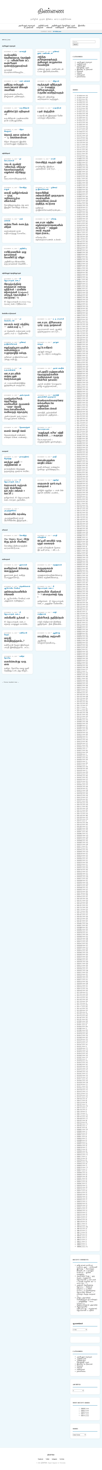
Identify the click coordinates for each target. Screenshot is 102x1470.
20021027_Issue (81, 915)
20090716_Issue (81, 270)
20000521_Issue (81, 1178)
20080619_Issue (81, 368)
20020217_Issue (81, 980)
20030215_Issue (81, 886)
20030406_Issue (81, 873)
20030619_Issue (81, 853)
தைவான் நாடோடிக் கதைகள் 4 (49, 485)
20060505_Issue (81, 570)
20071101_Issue (81, 427)
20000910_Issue (81, 1138)
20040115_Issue (81, 797)
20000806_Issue (81, 1151)
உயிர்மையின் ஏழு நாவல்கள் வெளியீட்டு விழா (15, 255)
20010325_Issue (81, 1075)
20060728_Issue (81, 548)
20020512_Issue (81, 958)
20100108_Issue (81, 225)
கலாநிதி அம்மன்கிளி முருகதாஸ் (48, 396)
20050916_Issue (81, 631)
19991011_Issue (81, 1241)
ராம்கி (53, 159)
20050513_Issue (81, 662)
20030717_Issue (81, 846)
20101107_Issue (81, 148)
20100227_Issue (81, 213)
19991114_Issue (81, 1232)
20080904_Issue (81, 348)
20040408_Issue (81, 776)
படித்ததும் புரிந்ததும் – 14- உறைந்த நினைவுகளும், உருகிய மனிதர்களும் (50, 89)
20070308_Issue (81, 489)
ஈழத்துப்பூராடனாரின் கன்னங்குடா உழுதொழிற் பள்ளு (16, 350)
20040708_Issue (81, 743)
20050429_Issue (81, 666)
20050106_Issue (81, 693)
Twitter (47, 1459)
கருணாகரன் (57, 565)
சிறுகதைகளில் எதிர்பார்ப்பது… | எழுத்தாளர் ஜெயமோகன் (87, 1309)
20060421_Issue (81, 574)
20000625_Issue (81, 1164)
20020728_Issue (81, 938)
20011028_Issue (81, 1012)
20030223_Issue (81, 884)
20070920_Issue (81, 438)
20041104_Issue (81, 711)
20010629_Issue (81, 1048)
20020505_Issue (81, 960)
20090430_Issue (81, 290)
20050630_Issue (81, 651)
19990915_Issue (81, 1243)
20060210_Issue (81, 590)
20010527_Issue (81, 1057)
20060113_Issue (81, 597)
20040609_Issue (81, 754)
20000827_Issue (81, 1144)
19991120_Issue (81, 1230)
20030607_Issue (81, 857)
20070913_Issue (81, 440)
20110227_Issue (81, 119)
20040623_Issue (81, 749)
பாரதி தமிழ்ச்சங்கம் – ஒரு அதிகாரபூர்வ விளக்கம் (16, 197)
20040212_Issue (81, 790)
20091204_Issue (81, 234)
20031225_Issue (81, 803)
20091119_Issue (81, 238)
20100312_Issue (81, 209)
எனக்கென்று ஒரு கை (15, 663)
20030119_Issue (81, 893)
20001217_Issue (81, 1100)
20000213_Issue (81, 1209)
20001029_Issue (81, 1118)
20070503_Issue (81, 474)
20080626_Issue (81, 366)
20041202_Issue (81, 702)
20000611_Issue (81, 1171)
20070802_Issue (81, 451)
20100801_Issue (81, 173)
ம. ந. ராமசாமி (58, 319)
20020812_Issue (81, 934)
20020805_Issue (81, 936)
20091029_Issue (81, 243)
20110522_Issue (81, 97)
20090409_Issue (81, 296)
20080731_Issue (81, 357)
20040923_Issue (81, 722)
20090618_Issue (81, 278)
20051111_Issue (81, 617)
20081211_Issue (81, 326)
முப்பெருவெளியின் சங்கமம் (15, 593)
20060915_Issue (81, 534)
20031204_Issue (81, 808)
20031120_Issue (81, 812)
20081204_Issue (81, 328)
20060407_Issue (81, 577)
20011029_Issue (81, 1010)
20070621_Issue (81, 462)
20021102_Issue (81, 913)
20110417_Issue (81, 106)
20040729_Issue (81, 738)
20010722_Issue (81, 1041)
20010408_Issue (81, 1072)
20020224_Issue (81, 978)
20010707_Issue (81, 1044)
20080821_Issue (81, 352)
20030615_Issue (81, 855)
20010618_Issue (81, 1052)
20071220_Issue (81, 415)
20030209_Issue (81, 888)
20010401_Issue (81, 1073)
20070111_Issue (81, 503)
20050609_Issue (81, 657)
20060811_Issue (81, 543)
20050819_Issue (81, 639)
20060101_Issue (81, 601)
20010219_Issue (81, 1084)
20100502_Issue (81, 196)
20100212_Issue (81, 216)
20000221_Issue (81, 1207)
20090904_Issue (81, 258)
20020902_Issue (81, 929)
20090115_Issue (81, 317)
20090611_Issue (81, 279)
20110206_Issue (81, 124)
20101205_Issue (81, 141)
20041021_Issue (81, 714)
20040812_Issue (81, 734)
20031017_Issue (81, 821)
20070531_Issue (81, 467)
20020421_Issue (81, 963)
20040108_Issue (81, 799)
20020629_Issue (81, 945)
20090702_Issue (81, 274)
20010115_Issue (81, 1093)
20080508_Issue (81, 379)
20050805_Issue (81, 642)
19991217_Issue (81, 1223)
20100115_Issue (81, 224)
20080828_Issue (81, 350)
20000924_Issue (81, 1129)
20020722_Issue (81, 940)
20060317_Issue (81, 583)
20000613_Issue (81, 1169)
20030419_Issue (81, 869)
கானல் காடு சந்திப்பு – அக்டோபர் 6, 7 (16, 326)
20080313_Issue (81, 393)
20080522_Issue (81, 375)
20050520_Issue (81, 660)
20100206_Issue (81, 218)
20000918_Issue (81, 1133)
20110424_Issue (81, 104)
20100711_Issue (81, 178)
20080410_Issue (81, 386)
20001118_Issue (81, 1113)
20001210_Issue (81, 1102)
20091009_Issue (81, 249)
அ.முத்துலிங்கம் (10, 511)
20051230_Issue (81, 602)
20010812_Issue (81, 1035)
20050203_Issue (81, 685)
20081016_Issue (81, 337)
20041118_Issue (81, 705)
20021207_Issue (81, 904)
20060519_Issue (81, 566)
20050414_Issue (81, 671)
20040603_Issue (81, 756)
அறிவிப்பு (23, 248)
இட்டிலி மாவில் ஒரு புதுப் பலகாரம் (49, 542)
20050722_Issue (81, 646)
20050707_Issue (81, 649)
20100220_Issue (81, 215)
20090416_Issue (81, 294)
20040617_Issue (81, 750)
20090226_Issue (81, 307)
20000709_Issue (81, 1160)
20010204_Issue (81, 1088)
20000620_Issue (81, 1165)
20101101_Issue (81, 150)
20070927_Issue (81, 436)
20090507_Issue (81, 288)
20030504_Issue (81, 866)
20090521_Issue (81, 285)
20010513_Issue (81, 1063)
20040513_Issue (81, 763)
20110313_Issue (81, 115)
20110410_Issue (81, 108)
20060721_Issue (81, 550)
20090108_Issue (81, 319)
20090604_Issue (81, 281)
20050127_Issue (81, 687)
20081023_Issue (81, 335)
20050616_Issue (81, 655)
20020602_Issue (81, 952)
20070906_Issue (81, 442)
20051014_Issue (81, 624)
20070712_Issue (81, 456)
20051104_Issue (81, 619)
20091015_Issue (81, 247)
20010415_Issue (81, 1070)
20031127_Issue (81, 810)
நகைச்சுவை (72, 27)
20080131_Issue (81, 404)
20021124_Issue (81, 907)
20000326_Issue (81, 1198)
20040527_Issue (81, 758)
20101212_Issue (81, 139)
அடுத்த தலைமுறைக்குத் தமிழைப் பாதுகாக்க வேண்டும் (49, 61)
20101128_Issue (81, 142)
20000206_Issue (81, 1210)
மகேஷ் (53, 219)
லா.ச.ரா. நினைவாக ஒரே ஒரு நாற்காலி (49, 324)
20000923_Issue (81, 1131)
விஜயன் (56, 81)
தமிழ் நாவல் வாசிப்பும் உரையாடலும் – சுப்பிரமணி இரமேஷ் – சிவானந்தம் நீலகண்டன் (87, 1268)
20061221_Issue (81, 509)
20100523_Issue (81, 191)
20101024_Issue (81, 151)
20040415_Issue (81, 774)
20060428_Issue (81, 572)
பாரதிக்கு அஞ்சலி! (48, 637)
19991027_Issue (81, 1238)
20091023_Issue (81, 245)
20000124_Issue (81, 1214)
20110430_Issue (81, 103)
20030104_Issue (81, 897)
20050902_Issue (81, 635)
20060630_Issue (81, 556)
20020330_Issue (81, 969)
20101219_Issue (81, 137)
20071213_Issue (81, 417)
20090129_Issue (81, 314)
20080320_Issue (81, 391)
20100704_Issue (81, 180)
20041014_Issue (81, 716)
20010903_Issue (81, 1028)
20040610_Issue (81, 752)
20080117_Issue (81, 408)
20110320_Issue (81, 113)
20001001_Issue (81, 1127)
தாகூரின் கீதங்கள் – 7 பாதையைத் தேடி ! (50, 594)
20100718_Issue (81, 177)
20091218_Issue (81, 231)
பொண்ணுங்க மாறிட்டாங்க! (46, 462)
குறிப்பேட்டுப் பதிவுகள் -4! (17, 113)
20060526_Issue (81, 565)
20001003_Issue (81, 1126)
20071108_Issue (81, 426)
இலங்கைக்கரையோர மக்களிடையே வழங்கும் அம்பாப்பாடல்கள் (50, 405)
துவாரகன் (23, 565)
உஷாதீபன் (57, 108)
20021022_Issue (81, 916)
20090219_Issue (81, 308)
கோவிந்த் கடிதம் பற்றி (49, 163)
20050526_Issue (81, 658)
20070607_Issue (81, 465)
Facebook (40, 1459)
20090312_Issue (81, 303)
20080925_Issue (81, 343)
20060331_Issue (81, 579)
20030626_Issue (81, 851)
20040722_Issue (81, 740)
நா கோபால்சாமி (12, 160)
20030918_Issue (81, 830)
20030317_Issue (81, 878)
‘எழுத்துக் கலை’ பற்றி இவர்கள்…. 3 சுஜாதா (50, 434)
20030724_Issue (81, 844)
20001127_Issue (81, 1108)
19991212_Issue (81, 1225)
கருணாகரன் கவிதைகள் (45, 570)
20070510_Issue (81, 473)
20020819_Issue (81, 933)
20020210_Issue (81, 981)
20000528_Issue (81, 1176)
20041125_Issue (81, 703)
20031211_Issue (81, 806)
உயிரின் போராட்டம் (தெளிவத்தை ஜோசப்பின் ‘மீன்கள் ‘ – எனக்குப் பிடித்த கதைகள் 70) (86, 1292)
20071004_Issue (81, 435)
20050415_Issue (81, 669)
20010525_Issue (81, 1059)
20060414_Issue (81, 575)
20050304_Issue (81, 680)
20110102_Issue (81, 133)
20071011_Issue (81, 433)
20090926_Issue (81, 252)
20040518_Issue (81, 761)
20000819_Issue (81, 1147)
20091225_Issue (81, 229)
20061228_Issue (81, 507)
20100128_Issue (81, 220)
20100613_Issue (81, 186)
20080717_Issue (81, 361)
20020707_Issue (81, 943)
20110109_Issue (81, 132)
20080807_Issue (81, 355)
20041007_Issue (81, 718)
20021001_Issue (81, 922)
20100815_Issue (81, 169)
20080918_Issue (81, 344)
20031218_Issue (81, 805)
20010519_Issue (81, 1061)
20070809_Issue (81, 449)
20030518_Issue (81, 862)
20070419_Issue (81, 478)
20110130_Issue (81, 126)
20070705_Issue (81, 458)
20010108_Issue (81, 1095)
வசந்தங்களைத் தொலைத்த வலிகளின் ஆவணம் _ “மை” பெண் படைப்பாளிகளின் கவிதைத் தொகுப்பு (17, 405)
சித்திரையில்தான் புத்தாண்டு (87, 1305)
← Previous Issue (6, 682)
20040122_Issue (81, 795)
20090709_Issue (81, 272)
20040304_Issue (81, 785)
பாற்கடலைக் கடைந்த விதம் (16, 226)
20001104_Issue (81, 1117)
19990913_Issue (81, 1245)
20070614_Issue (81, 464)
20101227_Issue (81, 135)
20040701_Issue (81, 745)
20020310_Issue (81, 974)
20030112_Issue (81, 895)
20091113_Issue (81, 240)
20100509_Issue (81, 195)
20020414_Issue (81, 965)
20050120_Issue (81, 689)
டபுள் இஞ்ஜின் (46, 112)
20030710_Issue (81, 848)
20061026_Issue (81, 523)
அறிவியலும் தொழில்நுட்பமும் (63, 26)
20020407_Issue (81, 967)
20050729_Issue (81, 644)
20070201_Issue (81, 498)
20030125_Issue (81, 891)
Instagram (54, 1459)
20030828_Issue (81, 835)
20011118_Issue (81, 1005)
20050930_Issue (81, 628)
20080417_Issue (81, 384)
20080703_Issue (81, 364)
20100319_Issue (81, 207)
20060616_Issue (81, 559)
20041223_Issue (81, 696)
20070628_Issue (81, 460)
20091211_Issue (81, 233)
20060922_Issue (81, 532)
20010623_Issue (81, 1050)
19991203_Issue (81, 1227)
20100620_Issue (81, 184)
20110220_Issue (81, 121)
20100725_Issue (81, 175)
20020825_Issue (81, 931)
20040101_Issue (81, 801)
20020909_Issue (81, 927)
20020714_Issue (81, 942)
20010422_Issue (81, 1068)
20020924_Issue (81, 924)
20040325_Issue (81, 779)
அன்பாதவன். (24, 395)
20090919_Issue (81, 254)
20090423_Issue (81, 292)
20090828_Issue (81, 260)
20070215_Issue (81, 494)
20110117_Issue (81, 130)
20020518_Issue (81, 956)
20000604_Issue (81, 1174)
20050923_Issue (81, 629)
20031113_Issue (81, 814)
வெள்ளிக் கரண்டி (15, 514)
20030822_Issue (81, 837)
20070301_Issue (81, 491)
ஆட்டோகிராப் (44, 348)
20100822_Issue (81, 168)
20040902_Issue (81, 727)
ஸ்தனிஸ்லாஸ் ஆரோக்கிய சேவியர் (17, 587)
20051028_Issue (81, 620)
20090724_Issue (81, 269)
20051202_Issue (81, 610)
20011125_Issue (81, 1001)
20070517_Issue (81, 471)
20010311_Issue (81, 1079)
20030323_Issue (81, 877)
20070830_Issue (81, 444)
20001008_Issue (81, 1124)
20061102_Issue (81, 521)
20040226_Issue (81, 786)
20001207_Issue (81, 1104)
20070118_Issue (81, 501)
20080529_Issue (81, 373)
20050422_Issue (81, 667)
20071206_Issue (81, 418)
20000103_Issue (81, 1220)
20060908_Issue (81, 536)
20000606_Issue (81, 1173)
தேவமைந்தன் (24, 427)
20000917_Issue (81, 1135)
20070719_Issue (81, 454)
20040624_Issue (81, 747)
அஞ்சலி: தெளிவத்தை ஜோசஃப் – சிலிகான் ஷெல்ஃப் (85, 1287)
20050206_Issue (81, 684)
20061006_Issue (81, 528)
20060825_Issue (81, 539)
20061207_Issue (81, 512)
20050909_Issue (81, 633)
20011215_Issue (81, 996)
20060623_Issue (81, 557)
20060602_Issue (81, 563)
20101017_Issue (81, 153)
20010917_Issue (81, 1023)
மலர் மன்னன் (24, 81)
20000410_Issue (81, 1192)
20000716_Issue (81, 1158)
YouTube (62, 1459)
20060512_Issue (81, 568)
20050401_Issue (81, 675)
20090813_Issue (81, 263)
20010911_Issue (81, 1025)
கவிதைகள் (59, 27)
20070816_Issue (81, 447)
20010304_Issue (81, 1081)
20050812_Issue (81, 640)
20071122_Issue (81, 422)
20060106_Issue (81, 599)
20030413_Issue (81, 871)
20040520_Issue (81, 759)
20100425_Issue (81, 198)
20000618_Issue (81, 1167)
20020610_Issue (81, 951)
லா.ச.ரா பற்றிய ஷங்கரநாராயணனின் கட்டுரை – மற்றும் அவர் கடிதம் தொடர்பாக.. (49, 228)
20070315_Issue (81, 487)
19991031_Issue (81, 1236)
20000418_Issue (81, 1189)
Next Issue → (15, 682)
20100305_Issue (81, 211)
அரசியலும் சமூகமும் (26, 26)
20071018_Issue (81, 431)
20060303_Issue (81, 584)
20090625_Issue (81, 276)
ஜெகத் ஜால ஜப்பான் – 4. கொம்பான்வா (17, 136)
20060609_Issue (81, 561)
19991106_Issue (81, 1234)
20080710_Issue (81, 362)
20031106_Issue (81, 815)
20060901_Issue (81, 537)
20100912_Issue (81, 162)
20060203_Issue (81, 592)
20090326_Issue (81, 299)
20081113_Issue (81, 334)
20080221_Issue (81, 399)
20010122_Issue (81, 1091)
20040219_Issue (81, 788)
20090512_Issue (81, 287)
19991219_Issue (81, 1221)
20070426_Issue (81, 476)
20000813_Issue (81, 1149)
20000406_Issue (81, 1194)
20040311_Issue (81, 783)
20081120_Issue (81, 332)
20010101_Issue (81, 1097)
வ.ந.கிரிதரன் (24, 108)
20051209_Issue (81, 608)
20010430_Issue (81, 1066)
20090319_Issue (81, 301)
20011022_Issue (81, 1014)
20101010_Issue (81, 155)
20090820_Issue (81, 261)
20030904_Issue (81, 833)
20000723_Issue (81, 1155)
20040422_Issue (81, 772)
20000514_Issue (81, 1182)
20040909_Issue (81, 725)
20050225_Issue (81, 682)
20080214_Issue (81, 400)
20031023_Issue (81, 819)
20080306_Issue (81, 395)
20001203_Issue (81, 1106)
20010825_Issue (81, 1032)
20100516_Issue (81, 193)
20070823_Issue (81, 445)
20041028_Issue (81, 712)
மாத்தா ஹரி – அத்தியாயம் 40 (13, 463)
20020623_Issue (81, 947)
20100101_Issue (81, 227)
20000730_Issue (81, 1153)
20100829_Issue (81, 166)
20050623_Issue (81, 653)
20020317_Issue (81, 972)
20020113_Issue (81, 989)
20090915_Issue (81, 256)
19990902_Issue (81, 1247)
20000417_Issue (81, 1191)
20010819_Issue (81, 1034)
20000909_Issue (81, 1140)
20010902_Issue (81, 1030)
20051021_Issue (81, 622)
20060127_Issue (81, 593)
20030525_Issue (81, 860)
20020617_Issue (81, 949)
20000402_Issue (81, 1196)
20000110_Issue (81, 1218)
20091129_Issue (81, 236)
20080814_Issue (81, 353)
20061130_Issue (81, 514)
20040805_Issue (81, 736)
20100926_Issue (81, 159)
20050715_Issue (81, 648)
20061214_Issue (81, 510)
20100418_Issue (81, 200)
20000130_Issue (81, 1212)
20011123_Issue (81, 1003)
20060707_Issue (81, 554)
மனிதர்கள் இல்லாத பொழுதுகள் (16, 570)
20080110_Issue (81, 409)
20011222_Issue (81, 994)
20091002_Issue (81, 251)
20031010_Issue (81, 824)
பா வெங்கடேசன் (12, 320)
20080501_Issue (81, 381)
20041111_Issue (81, 709)
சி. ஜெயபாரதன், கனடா (12, 280)
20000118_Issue (81, 1216)
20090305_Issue (81, 305)
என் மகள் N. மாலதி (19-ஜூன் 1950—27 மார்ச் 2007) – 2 (86, 1281)
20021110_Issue (81, 911)
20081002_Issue (81, 341)
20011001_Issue (81, 1019)
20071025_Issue (81, 429)
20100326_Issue (81, 205)
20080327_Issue (81, 390)
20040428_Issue (81, 770)
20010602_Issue (81, 1055)
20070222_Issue (81, 492)
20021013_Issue (81, 918)
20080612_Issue (81, 370)
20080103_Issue (81, 411)
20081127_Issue (81, 330)
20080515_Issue (81, 377)
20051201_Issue (81, 611)
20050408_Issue (81, 673)
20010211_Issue (81, 1086)
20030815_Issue (81, 839)
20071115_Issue (81, 424)
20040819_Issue (81, 732)
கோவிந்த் (23, 535)
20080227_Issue (81, 397)
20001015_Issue (81, 1122)
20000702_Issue (81, 1162)
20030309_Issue (81, 880)
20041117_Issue (81, 707)
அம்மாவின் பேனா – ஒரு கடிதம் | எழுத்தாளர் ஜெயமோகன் (86, 1278)
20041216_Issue (81, 698)
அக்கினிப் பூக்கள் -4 (16, 618)
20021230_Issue (81, 898)
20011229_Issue (81, 992)
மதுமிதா (56, 480)
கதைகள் (39, 27)
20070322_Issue (81, 485)
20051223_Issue (81, 604)
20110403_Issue (81, 110)
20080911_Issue (81, 346)
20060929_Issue (81, 530)
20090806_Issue (81, 265)
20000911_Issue (81, 1137)
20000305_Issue (81, 1203)
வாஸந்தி (22, 52)
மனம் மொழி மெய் (15, 431)
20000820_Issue (81, 1146)
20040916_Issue (81, 723)
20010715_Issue (81, 1043)
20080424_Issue (81, 382)
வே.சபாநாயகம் (43, 429)
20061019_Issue (81, 525)
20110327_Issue (81, 112)
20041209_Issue (81, 700)
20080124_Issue (81, 406)
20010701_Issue (81, 1046)
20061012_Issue (81, 527)
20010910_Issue (81, 1026)
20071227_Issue (81, 413)
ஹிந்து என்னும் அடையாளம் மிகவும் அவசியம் (16, 87)
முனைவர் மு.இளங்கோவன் (46, 188)
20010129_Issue (81, 1090)
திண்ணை (51, 10)
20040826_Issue (81, 731)
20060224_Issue (81, 586)
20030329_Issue (81, 875)
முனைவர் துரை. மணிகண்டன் (48, 52)
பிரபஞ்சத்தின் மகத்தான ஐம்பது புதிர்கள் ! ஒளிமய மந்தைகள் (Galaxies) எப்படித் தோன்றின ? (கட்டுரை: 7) (16, 291)
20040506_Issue (81, 767)
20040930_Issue (81, 720)
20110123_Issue (81, 128)
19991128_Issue (81, 1229)
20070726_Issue (81, 453)
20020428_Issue (81, 961)
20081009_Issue (81, 339)
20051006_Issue (81, 626)
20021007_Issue (81, 920)
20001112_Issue (81, 1115)
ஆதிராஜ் (56, 633)
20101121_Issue (81, 144)
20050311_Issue (81, 678)
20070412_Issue (81, 480)
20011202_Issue (81, 999)
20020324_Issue (81, 971)
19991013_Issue (81, 1239)
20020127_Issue (81, 985)
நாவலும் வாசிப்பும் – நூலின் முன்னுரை (85, 1272)
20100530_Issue (81, 189)
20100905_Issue (81, 164)
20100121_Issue (81, 222)
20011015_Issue (81, 1016)
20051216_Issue (81, 606)
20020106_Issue (81, 990)
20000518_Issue (81, 1180)
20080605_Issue (81, 371)
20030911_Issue (81, 832)
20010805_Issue (81, 1037)
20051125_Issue (81, 613)
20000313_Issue (81, 1201)
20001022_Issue (81, 1120)
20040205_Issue (81, 792)
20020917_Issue (81, 925)
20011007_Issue (81, 1017)
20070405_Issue (81, 482)
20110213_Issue (81, 122)
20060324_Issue (81, 581)
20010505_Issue (81, 1064)
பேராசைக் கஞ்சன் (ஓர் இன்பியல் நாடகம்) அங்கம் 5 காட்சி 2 (15, 490)
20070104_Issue (81, 505)
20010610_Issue (81, 1054)
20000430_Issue (81, 1185)
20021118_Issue (81, 909)
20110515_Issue (81, 99)
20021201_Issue (81, 906)
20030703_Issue (81, 850)
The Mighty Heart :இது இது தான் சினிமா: (16, 540)
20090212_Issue (81, 310)
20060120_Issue (81, 595)
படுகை (91, 1310)
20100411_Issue (81, 202)
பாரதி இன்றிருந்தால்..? (14, 640)
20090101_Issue (81, 321)
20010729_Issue (81, 1039)
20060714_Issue (81, 552)
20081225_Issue (81, 323)
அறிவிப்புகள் (43, 26)
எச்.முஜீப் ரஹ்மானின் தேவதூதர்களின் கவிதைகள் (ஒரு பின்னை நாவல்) (50, 376)
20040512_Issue (81, 765)
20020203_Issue (81, 983)
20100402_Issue (81, 204)
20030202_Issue (81, 889)
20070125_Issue (81, 500)
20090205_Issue (81, 312)
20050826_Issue (81, 637)
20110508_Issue (81, 101)
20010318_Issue (81, 1077)
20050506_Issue (81, 664)
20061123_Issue (81, 516)
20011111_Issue (81, 1007)
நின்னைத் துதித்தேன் (50, 618)
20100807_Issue (81, 171)
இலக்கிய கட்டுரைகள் (85, 69)
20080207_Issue (81, 402)
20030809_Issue (81, 841)
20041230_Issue (81, 694)
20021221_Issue (81, 900)
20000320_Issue (81, 1200)
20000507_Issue (81, 1183)
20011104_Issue (81, 1008)
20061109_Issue (81, 519)
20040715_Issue (81, 741)
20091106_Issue (81, 242)
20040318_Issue (81, 781)
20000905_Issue (81, 1142)
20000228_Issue (81, 1205)
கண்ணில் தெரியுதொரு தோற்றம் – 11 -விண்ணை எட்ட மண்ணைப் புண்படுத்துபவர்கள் (17, 60)
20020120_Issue (81, 987)
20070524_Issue (81, 469)
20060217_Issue (81, 588)
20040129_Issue (81, 794)
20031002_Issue (81, 826)
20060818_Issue (81, 541)
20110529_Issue (57, 31)
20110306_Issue (81, 117)
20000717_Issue (81, 1156)
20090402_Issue (81, 298)
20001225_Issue (81, 1099)
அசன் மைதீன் (58, 368)
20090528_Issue (81, 283)
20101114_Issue (81, 146)
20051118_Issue (81, 615)
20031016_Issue (81, 823)
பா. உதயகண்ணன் (13, 369)
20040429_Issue (81, 768)
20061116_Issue (81, 518)
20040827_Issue (81, 729)
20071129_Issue (81, 420)
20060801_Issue (81, 546)
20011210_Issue (81, 998)
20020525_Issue (81, 954)
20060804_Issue (81, 545)
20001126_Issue (81, 1109)
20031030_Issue (81, 817)
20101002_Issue (81, 157)
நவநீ (54, 457)
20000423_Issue (81, 1187)
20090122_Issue (81, 316)
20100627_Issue (81, 182)
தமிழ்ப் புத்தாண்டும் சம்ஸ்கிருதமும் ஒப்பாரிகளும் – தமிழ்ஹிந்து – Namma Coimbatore (87, 1300)
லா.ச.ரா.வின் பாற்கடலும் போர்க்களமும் (12, 376)
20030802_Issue (81, 842)
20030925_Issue (81, 828)
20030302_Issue (81, 882)
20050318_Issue (81, 676)
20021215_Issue (81, 902)
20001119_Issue (81, 1111)
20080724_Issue (81, 359)
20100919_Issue (81, 160)
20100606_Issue (81, 187)
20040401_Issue (81, 777)
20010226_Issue (81, 1082)
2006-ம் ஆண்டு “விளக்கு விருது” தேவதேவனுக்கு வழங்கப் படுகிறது (15, 169)
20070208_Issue (81, 496)
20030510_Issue (81, 864)
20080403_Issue (81, 388)
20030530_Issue (81, 859)
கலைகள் (49, 27)
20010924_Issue (81, 1021)
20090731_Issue (81, 267)
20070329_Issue (81, 483)
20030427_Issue (81, 868)
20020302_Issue (81, 976)
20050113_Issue (81, 691)
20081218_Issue (81, 325)
